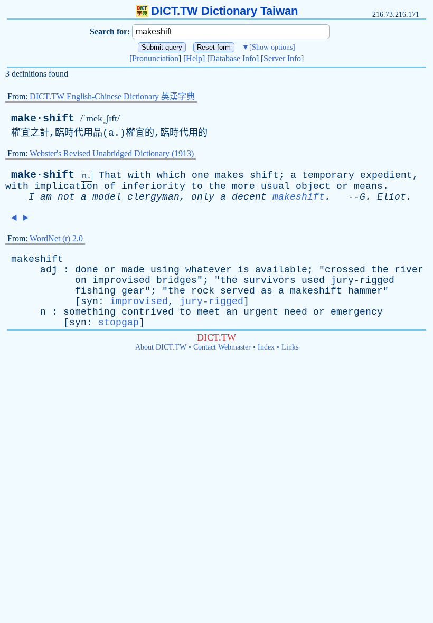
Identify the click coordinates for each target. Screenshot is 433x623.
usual (275, 186)
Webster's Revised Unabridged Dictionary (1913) (112, 153)
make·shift (42, 118)
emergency (357, 312)
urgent (260, 312)
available (281, 270)
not (66, 197)
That (110, 175)
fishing (95, 291)
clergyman (153, 197)
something (89, 312)
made (133, 270)
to (197, 186)
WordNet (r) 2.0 (56, 238)
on (81, 280)
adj (49, 270)
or (342, 186)
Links (289, 347)
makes (229, 175)
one (200, 175)
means (368, 186)
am (46, 197)
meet (208, 312)
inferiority (153, 186)
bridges (176, 280)
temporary (328, 175)
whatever (208, 270)
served (237, 291)
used (313, 280)
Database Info (233, 58)
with (139, 175)
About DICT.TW (160, 347)
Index (266, 347)
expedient (386, 175)
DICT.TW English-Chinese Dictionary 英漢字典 (112, 96)
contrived (147, 312)
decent (249, 197)
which (171, 175)
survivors (269, 280)
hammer (365, 291)
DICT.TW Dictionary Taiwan (224, 10)
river (408, 270)
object (313, 186)
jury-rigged (362, 280)
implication (66, 186)
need (295, 312)
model (106, 197)
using (165, 270)
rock (202, 291)
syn (89, 301)
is (243, 270)
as (266, 291)
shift (264, 175)
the (217, 186)
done (86, 270)
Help (194, 58)
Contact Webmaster (222, 347)
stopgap (118, 322)
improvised (121, 280)
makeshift (298, 197)
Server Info (282, 58)
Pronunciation (155, 58)
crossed (345, 270)
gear (133, 291)
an (232, 312)
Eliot (391, 197)
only (202, 197)
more (243, 186)
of (110, 186)
